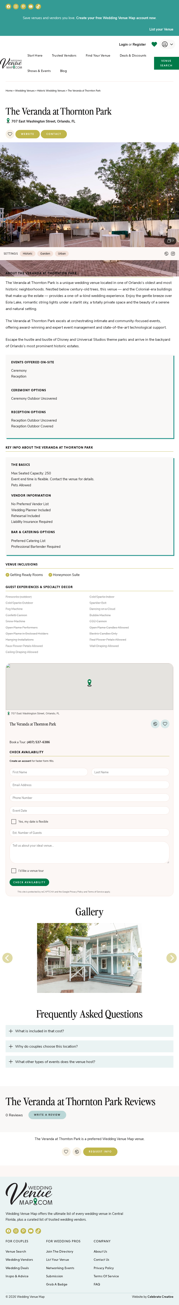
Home (9, 90)
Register (139, 44)
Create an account (20, 761)
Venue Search (166, 63)
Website (27, 134)
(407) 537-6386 (38, 742)
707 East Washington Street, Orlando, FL (43, 121)
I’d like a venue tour (31, 870)
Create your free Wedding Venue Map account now (116, 17)
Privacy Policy (76, 891)
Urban (62, 253)
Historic (27, 253)
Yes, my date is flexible (33, 821)
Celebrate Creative (160, 1296)
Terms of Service (96, 891)
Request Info (100, 1151)
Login (123, 44)
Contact (53, 134)
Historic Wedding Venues (51, 90)
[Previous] (7, 958)
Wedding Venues (24, 90)
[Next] (171, 958)
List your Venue (161, 29)
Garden (45, 253)
